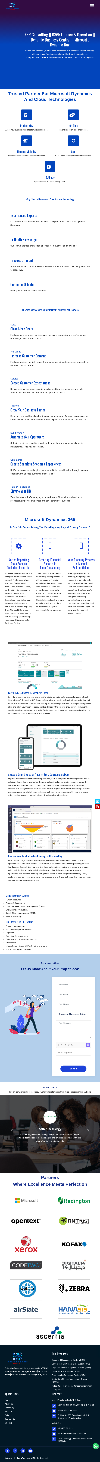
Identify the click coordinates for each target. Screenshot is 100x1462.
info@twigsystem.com (67, 1410)
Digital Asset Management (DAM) (66, 1371)
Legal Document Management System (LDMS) (71, 1368)
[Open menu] (92, 6)
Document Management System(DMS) (68, 1360)
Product (8, 1411)
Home (7, 1400)
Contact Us (10, 1419)
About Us (9, 1404)
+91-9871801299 (65, 1428)
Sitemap (8, 1423)
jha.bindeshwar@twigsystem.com (72, 1433)
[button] (12, 1130)
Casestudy (9, 1408)
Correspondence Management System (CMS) (71, 1364)
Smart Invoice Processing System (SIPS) (69, 1375)
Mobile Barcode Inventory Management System (72, 1386)
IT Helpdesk (56, 1390)
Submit (73, 1068)
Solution (8, 1415)
